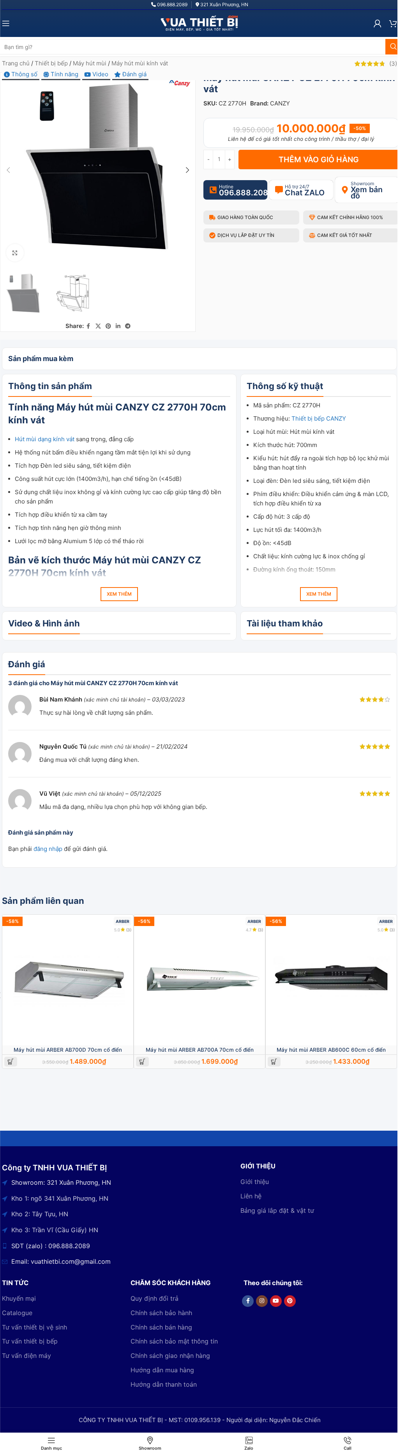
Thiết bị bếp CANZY (318, 418)
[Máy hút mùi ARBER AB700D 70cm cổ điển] (67, 980)
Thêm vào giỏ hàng (319, 159)
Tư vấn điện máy (26, 1355)
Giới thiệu (254, 1182)
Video (99, 74)
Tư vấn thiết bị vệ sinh (34, 1327)
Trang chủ (16, 63)
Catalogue (17, 1313)
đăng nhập (48, 848)
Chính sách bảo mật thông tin (174, 1341)
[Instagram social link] (262, 1301)
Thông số (23, 74)
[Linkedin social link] (118, 326)
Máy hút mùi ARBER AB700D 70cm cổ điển (68, 1050)
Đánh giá (134, 74)
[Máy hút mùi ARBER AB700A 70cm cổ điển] (199, 980)
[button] (8, 170)
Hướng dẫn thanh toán (164, 1384)
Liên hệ (250, 1196)
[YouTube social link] (276, 1301)
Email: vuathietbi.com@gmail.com (61, 1261)
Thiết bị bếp (51, 63)
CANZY (280, 103)
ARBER (122, 921)
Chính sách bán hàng (161, 1327)
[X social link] (98, 326)
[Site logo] (199, 22)
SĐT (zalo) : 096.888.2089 (50, 1246)
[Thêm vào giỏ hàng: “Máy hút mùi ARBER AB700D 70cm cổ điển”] (11, 1061)
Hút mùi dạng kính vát (44, 439)
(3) (128, 930)
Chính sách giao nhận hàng (170, 1355)
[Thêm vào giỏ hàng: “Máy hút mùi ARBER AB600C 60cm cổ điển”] (274, 1061)
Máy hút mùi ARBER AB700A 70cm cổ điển (200, 1050)
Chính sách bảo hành (161, 1313)
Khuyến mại (19, 1298)
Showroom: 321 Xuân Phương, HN (61, 1182)
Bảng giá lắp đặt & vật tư (277, 1210)
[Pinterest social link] (108, 326)
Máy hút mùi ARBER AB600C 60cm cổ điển (331, 1050)
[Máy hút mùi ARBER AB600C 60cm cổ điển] (331, 980)
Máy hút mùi (89, 63)
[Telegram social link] (128, 326)
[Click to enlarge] (15, 252)
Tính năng (63, 74)
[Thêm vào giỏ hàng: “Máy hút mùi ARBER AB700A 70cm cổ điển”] (142, 1061)
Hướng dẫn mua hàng (162, 1370)
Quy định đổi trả (154, 1298)
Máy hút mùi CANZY (139, 560)
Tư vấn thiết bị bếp (30, 1341)
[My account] (377, 23)
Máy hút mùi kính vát (139, 63)
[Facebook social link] (88, 326)
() (393, 63)
